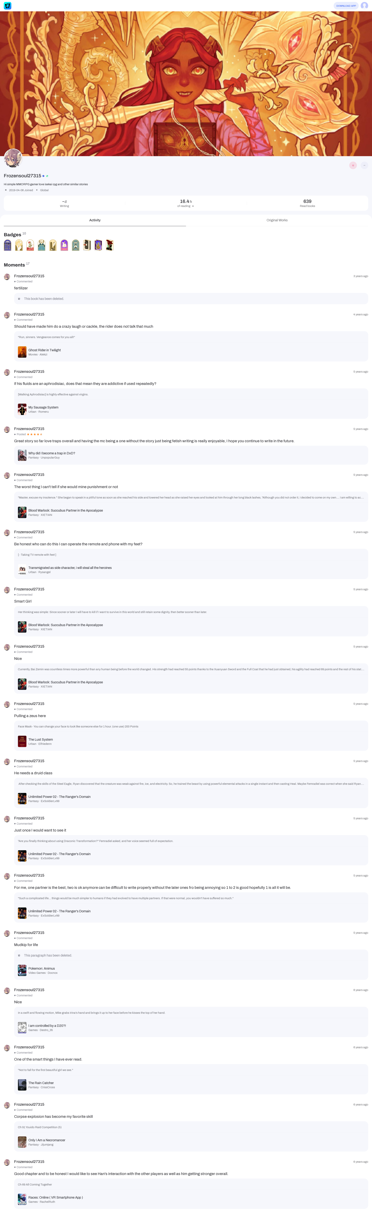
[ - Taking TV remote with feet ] (37, 554)
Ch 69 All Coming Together (35, 1184)
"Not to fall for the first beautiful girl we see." (45, 1070)
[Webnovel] (7, 6)
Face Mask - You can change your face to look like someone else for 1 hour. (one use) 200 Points (78, 726)
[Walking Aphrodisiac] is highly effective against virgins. (53, 394)
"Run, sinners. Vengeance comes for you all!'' (46, 337)
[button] (186, 83)
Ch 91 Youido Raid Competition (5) (40, 1127)
